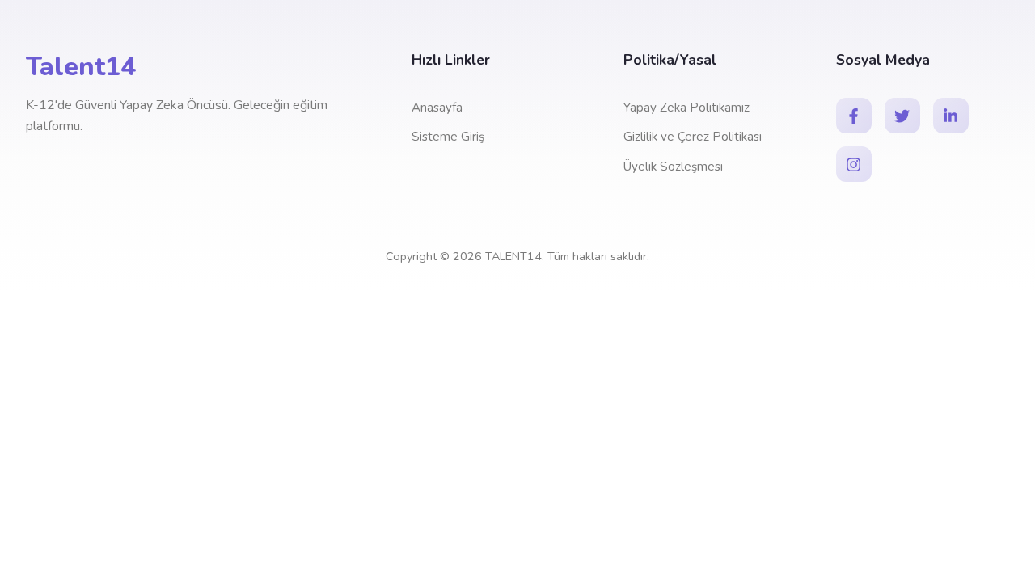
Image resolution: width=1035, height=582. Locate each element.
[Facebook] (854, 115)
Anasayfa (437, 107)
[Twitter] (902, 115)
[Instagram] (854, 164)
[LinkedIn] (951, 115)
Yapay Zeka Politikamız (686, 107)
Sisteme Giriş (448, 137)
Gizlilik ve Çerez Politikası (692, 137)
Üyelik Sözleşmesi (673, 166)
